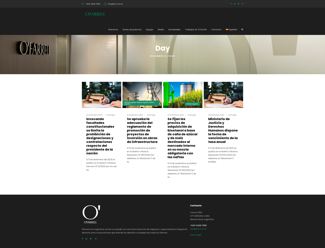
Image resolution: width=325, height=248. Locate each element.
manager (110, 115)
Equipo (149, 29)
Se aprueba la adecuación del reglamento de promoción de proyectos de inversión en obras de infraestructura (142, 130)
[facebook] (231, 3)
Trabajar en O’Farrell (196, 29)
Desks (161, 29)
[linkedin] (234, 3)
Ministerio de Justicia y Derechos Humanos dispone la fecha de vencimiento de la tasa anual (223, 130)
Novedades (174, 29)
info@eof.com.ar (115, 4)
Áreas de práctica (132, 29)
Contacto (216, 29)
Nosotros (113, 29)
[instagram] (242, 3)
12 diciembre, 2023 (94, 115)
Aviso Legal (195, 234)
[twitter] (238, 3)
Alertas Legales (130, 102)
